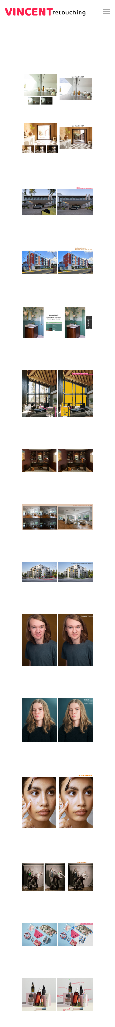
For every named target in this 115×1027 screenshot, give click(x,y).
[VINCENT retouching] (45, 11)
